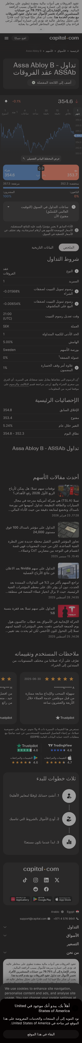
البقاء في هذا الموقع (41, 1034)
